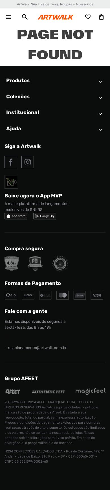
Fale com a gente (26, 311)
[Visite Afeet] (13, 393)
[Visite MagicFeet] (90, 393)
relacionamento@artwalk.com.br (37, 347)
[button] (25, 17)
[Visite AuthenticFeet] (48, 392)
